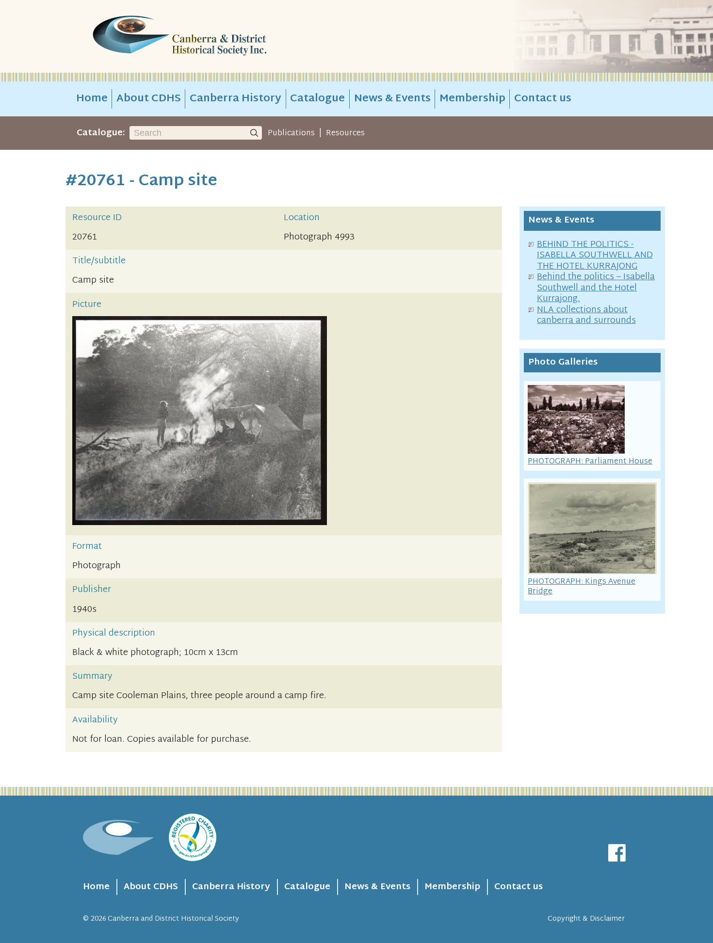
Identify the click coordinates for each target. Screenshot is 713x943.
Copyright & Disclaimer (586, 919)
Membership (472, 99)
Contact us (542, 99)
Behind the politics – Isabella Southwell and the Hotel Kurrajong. (596, 288)
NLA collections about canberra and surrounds (586, 315)
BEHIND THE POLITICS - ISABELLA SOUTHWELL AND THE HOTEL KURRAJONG (595, 255)
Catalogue (317, 99)
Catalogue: (101, 133)
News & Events (392, 99)
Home (92, 99)
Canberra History (235, 99)
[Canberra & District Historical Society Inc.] (214, 37)
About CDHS (148, 99)
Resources (345, 133)
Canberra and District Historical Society (173, 919)
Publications (291, 133)
